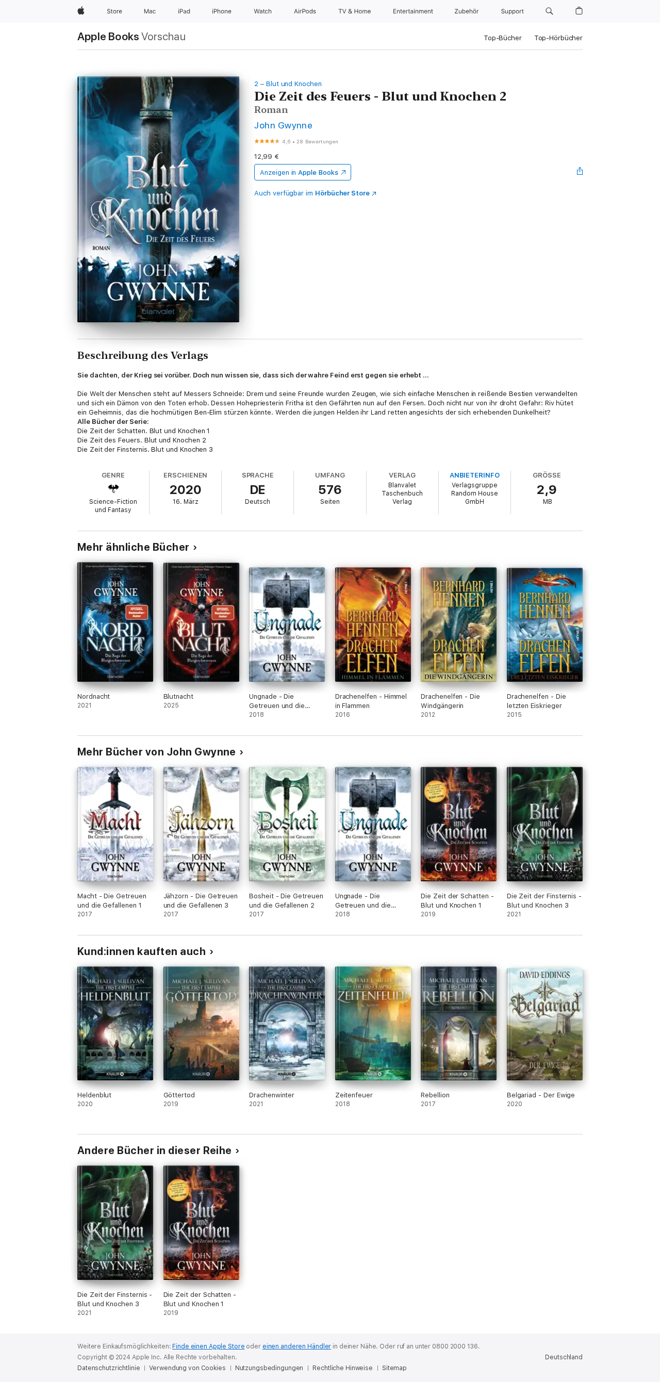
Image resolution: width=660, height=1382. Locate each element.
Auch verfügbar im (312, 193)
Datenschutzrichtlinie (108, 1368)
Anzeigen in (299, 172)
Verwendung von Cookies (187, 1368)
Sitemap (394, 1368)
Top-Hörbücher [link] (558, 38)
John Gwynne (283, 125)
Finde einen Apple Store (208, 1346)
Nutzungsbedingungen (269, 1368)
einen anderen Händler (296, 1346)
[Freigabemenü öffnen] (580, 172)
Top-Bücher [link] (503, 38)
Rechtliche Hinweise (342, 1368)
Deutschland (564, 1357)
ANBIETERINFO (475, 475)
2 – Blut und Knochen (288, 84)
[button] (549, 11)
